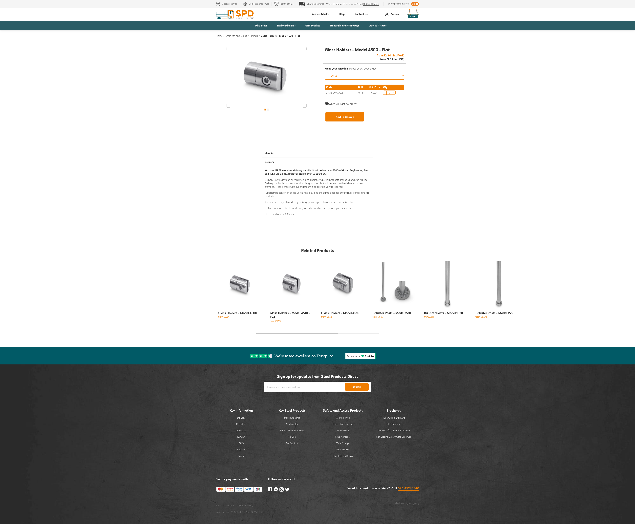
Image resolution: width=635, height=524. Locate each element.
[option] (267, 77)
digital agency (412, 503)
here (293, 214)
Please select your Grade (351, 68)
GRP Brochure (393, 424)
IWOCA (241, 436)
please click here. (345, 208)
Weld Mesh (343, 430)
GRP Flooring (343, 417)
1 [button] (265, 110)
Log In (241, 455)
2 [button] (268, 110)
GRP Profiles (312, 25)
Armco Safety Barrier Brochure (394, 430)
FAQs (241, 443)
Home (219, 35)
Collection (241, 424)
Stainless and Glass (236, 35)
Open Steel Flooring (343, 424)
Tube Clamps (343, 443)
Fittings (254, 35)
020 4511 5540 (371, 3)
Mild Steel (261, 25)
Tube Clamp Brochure (394, 417)
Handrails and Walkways (344, 25)
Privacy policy (246, 505)
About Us (241, 430)
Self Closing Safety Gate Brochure (393, 436)
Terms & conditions (225, 505)
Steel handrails (342, 436)
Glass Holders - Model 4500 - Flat (280, 35)
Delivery (241, 417)
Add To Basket (345, 116)
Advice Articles (378, 25)
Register (241, 449)
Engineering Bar (286, 25)
